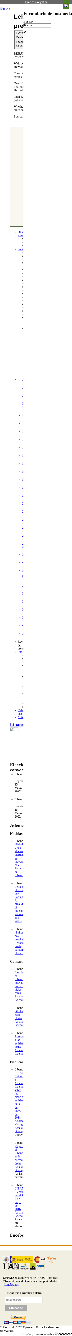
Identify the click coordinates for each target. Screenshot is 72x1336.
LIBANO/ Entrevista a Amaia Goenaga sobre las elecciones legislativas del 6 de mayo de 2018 (21, 1095)
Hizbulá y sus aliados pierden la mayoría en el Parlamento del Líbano (21, 860)
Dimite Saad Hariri (19, 1015)
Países (21, 249)
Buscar (28, 21)
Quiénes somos (23, 233)
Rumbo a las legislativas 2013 (21, 1041)
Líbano (17, 724)
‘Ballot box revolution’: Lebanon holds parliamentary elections (23, 943)
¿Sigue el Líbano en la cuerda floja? (19, 1154)
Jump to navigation (36, 2)
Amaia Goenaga (20, 998)
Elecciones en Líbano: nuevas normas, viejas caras (21, 983)
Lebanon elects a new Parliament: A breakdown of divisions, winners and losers (21, 904)
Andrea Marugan (20, 1122)
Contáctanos (11, 1284)
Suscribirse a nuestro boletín (23, 1293)
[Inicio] (5, 9)
